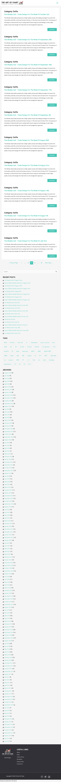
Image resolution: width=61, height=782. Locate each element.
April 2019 (7, 618)
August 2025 (8, 406)
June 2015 (7, 741)
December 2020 (8, 562)
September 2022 (9, 504)
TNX (33, 360)
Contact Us (20, 764)
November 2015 (8, 727)
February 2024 (8, 456)
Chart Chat (20, 342)
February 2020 (8, 590)
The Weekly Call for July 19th (12, 308)
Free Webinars (46, 347)
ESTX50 (22, 347)
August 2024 (8, 440)
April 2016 (7, 716)
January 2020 (8, 593)
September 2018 (9, 638)
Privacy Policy (20, 761)
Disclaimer (19, 759)
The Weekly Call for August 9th (12, 291)
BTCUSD (12, 342)
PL (35, 355)
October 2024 (8, 434)
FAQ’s (18, 755)
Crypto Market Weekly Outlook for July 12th (16, 316)
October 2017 (8, 668)
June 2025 (7, 412)
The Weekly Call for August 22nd (13, 280)
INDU (32, 351)
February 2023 (8, 490)
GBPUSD (6, 351)
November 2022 (8, 498)
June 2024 (7, 445)
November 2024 (8, 431)
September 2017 (9, 671)
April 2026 (7, 384)
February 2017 (8, 691)
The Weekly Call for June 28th (12, 327)
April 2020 (7, 585)
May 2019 (7, 615)
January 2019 (8, 627)
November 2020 (8, 565)
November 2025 (8, 398)
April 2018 (7, 652)
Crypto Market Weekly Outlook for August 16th (17, 288)
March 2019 (7, 621)
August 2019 (8, 607)
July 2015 (7, 738)
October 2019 (8, 601)
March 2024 (7, 454)
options (29, 355)
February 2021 (8, 557)
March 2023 (7, 487)
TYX (39, 360)
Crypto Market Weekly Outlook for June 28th (16, 330)
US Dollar (51, 360)
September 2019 (9, 604)
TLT (28, 360)
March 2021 (7, 554)
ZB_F (29, 364)
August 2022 (8, 507)
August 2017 (8, 674)
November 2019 (8, 599)
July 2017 (7, 677)
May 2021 (7, 548)
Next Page (49, 262)
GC (12, 351)
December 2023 (8, 462)
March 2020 (7, 588)
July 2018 (7, 643)
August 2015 (8, 735)
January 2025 (8, 426)
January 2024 (8, 459)
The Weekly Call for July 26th (12, 302)
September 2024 (9, 437)
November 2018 (8, 632)
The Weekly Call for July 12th (12, 313)
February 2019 (8, 624)
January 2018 (8, 660)
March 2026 (7, 387)
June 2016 (7, 710)
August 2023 (8, 473)
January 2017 (8, 694)
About (18, 752)
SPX (17, 359)
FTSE (54, 347)
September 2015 (9, 733)
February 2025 (8, 423)
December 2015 (8, 724)
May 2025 (7, 414)
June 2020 (7, 579)
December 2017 (8, 663)
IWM (39, 351)
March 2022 (7, 521)
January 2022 (8, 526)
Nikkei (12, 355)
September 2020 (9, 571)
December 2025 (8, 395)
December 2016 (8, 696)
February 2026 (8, 389)
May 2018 (7, 649)
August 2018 (8, 640)
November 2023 (8, 465)
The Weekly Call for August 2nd (12, 297)
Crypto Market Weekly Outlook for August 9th (16, 294)
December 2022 (8, 495)
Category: (11, 11)
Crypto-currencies (44, 342)
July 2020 (7, 576)
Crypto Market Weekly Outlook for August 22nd (17, 283)
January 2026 (8, 392)
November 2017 (8, 666)
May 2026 (7, 381)
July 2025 (7, 409)
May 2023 (7, 481)
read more (52, 29)
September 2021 (9, 537)
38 (41, 262)
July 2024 (7, 442)
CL (27, 342)
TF (23, 360)
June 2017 (7, 680)
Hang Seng (25, 351)
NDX (5, 355)
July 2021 (7, 543)
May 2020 (7, 582)
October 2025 (8, 401)
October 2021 (8, 534)
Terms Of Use (20, 757)
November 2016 (8, 699)
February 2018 (8, 657)
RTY (40, 356)
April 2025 (7, 417)
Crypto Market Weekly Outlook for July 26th (16, 305)
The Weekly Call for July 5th (11, 322)
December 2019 (8, 596)
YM (24, 364)
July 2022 (7, 509)
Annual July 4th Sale (9, 319)
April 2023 (7, 484)
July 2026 (7, 375)
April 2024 (7, 451)
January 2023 (8, 493)
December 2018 (8, 629)
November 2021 (8, 532)
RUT (46, 355)
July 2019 (7, 610)
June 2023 (7, 479)
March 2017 (7, 688)
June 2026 (7, 378)
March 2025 (7, 420)
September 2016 (9, 705)
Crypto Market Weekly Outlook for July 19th (16, 311)
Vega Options (7, 364)
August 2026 (8, 373)
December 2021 (8, 529)
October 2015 (8, 730)
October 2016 (8, 702)
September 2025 (9, 403)
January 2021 (8, 560)
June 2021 (7, 546)
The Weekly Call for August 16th (13, 286)
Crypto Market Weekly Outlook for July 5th (15, 325)
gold (18, 351)
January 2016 (8, 721)
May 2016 (7, 713)
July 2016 (7, 707)
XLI (20, 364)
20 (28, 262)
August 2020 (8, 574)
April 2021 (7, 551)
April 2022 (7, 518)
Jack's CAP (47, 351)
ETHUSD (29, 347)
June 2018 (7, 646)
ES (16, 346)
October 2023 (8, 467)
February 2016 (8, 719)
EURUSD (37, 347)
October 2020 (8, 568)
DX (11, 346)
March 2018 (7, 654)
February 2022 (8, 523)
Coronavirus (34, 342)
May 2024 (7, 448)
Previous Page (13, 262)
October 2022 (8, 501)
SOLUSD (10, 360)
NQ (23, 355)
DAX (53, 342)
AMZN (5, 342)
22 (35, 262)
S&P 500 (53, 355)
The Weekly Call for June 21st (12, 333)
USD (44, 360)
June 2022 (7, 512)
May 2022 (7, 515)
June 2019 (7, 613)
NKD (18, 355)
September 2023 (9, 470)
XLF (15, 364)
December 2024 (8, 428)
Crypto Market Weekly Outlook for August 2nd (16, 300)
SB (5, 360)
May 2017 (7, 682)
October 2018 (8, 635)
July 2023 (7, 476)
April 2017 (7, 685)
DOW (5, 347)
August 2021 (8, 540)
